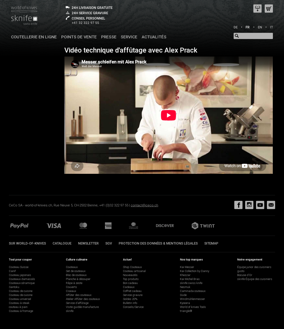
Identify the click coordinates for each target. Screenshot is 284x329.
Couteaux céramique (22, 283)
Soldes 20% (130, 299)
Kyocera (185, 303)
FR (248, 27)
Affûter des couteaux (78, 295)
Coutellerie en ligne (34, 36)
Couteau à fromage (21, 311)
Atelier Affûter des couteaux (83, 299)
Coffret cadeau (132, 291)
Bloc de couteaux (76, 275)
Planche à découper (78, 279)
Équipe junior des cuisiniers (254, 267)
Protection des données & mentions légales (158, 243)
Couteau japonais (20, 275)
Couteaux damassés (22, 279)
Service (129, 36)
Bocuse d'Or (244, 275)
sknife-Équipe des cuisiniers (254, 279)
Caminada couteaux (192, 291)
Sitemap (211, 243)
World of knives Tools (193, 307)
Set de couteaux (75, 271)
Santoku (14, 287)
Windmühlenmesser (192, 299)
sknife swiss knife (191, 283)
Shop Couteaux (132, 267)
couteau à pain (18, 307)
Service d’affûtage (77, 303)
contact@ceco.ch (144, 205)
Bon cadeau (130, 283)
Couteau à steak (19, 303)
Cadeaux (128, 287)
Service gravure (132, 295)
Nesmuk (185, 287)
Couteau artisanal (134, 271)
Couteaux (72, 267)
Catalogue (62, 243)
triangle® (186, 311)
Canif (12, 271)
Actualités (154, 36)
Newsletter (88, 243)
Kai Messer (187, 267)
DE (236, 27)
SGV (108, 243)
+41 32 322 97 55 (85, 23)
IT (271, 27)
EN (260, 27)
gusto (240, 271)
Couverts (71, 287)
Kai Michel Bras (190, 279)
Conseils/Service (133, 307)
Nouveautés (130, 275)
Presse (108, 36)
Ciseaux (71, 291)
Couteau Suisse (18, 267)
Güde (183, 295)
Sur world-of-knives (27, 243)
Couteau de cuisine (20, 291)
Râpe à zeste (74, 283)
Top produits (131, 279)
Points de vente (79, 36)
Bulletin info (130, 303)
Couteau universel (20, 299)
